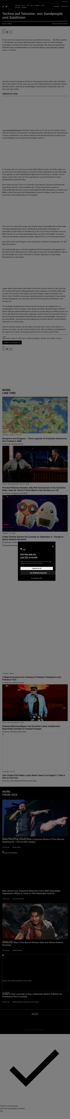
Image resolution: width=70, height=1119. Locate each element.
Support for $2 (36, 568)
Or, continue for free (36, 578)
